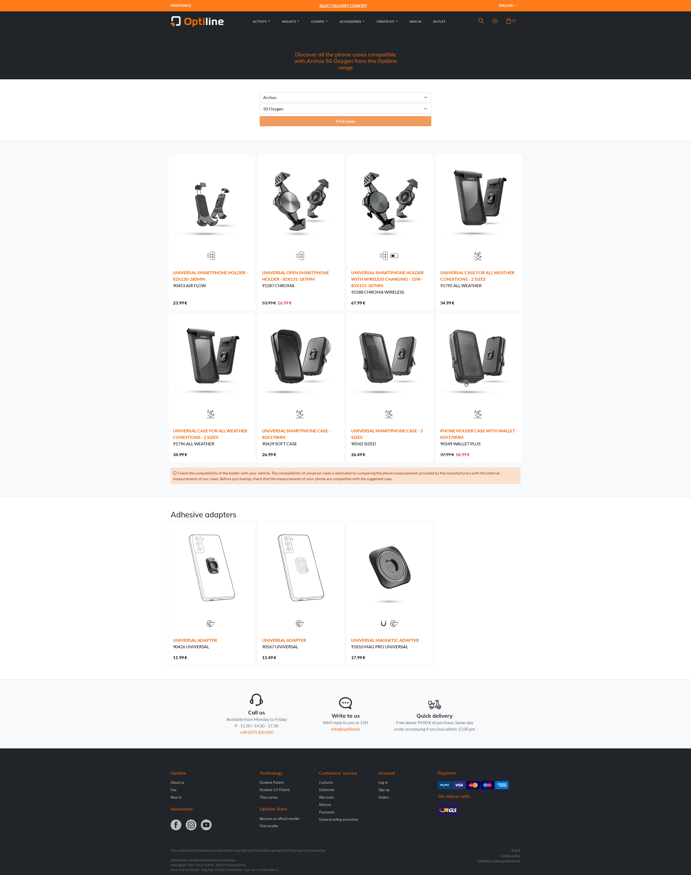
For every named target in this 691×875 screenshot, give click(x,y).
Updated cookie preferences (498, 861)
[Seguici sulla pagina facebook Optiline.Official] (176, 825)
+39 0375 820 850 (256, 732)
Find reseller (269, 826)
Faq (173, 790)
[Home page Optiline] (197, 20)
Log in (383, 782)
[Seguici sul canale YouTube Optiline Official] (206, 825)
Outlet (439, 21)
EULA (516, 850)
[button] (481, 21)
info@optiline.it (345, 728)
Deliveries (327, 790)
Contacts (326, 782)
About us (177, 782)
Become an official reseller (280, 818)
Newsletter (182, 809)
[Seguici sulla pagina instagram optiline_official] (191, 825)
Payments (327, 812)
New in (415, 21)
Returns (325, 804)
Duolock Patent (272, 782)
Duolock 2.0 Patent (275, 790)
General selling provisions (338, 819)
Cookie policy (510, 856)
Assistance (181, 5)
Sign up (383, 790)
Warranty (326, 797)
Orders (383, 797)
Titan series (269, 797)
